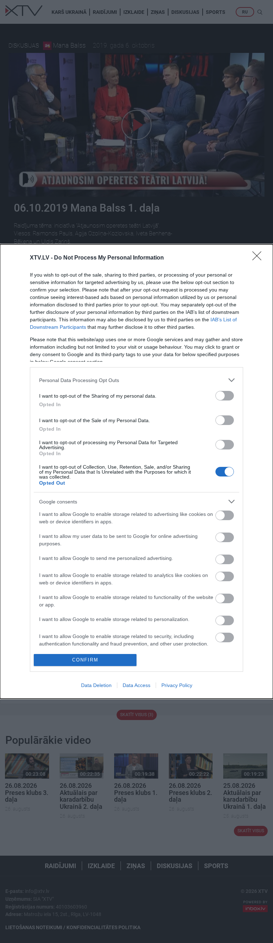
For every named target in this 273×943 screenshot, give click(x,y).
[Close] (259, 258)
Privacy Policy (176, 685)
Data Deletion (96, 685)
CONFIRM (85, 660)
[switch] (224, 395)
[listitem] (136, 380)
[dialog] (136, 471)
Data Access (136, 685)
